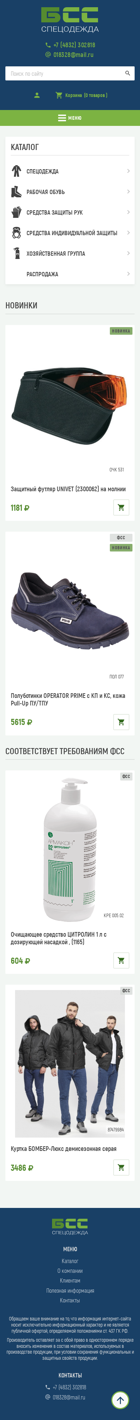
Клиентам (70, 1280)
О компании (70, 1270)
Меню (74, 118)
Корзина (81, 97)
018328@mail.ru (73, 54)
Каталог (70, 1260)
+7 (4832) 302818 (74, 45)
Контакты (70, 1300)
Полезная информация (70, 1290)
